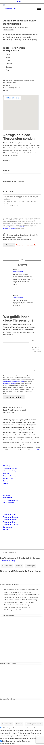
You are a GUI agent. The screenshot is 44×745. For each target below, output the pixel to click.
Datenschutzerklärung (9, 228)
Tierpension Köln (9, 522)
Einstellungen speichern (33, 724)
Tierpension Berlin (9, 514)
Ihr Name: (6, 160)
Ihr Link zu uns (8, 478)
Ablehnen (19, 566)
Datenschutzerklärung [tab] (7, 699)
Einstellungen (30, 566)
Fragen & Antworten (10, 476)
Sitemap (6, 483)
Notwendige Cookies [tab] (7, 615)
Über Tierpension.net (10, 466)
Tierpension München (10, 519)
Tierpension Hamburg (10, 517)
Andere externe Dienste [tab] (8, 664)
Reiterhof (6, 529)
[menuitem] (22, 1)
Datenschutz (7, 498)
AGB (37, 450)
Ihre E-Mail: (7, 171)
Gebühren (6, 473)
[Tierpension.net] (18, 8)
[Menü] (37, 8)
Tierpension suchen (10, 468)
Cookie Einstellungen (11, 500)
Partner (5, 481)
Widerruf (11, 503)
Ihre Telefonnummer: (13, 181)
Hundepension (8, 527)
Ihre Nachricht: (8, 192)
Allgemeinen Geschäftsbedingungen (18, 227)
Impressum (7, 495)
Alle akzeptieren (7, 566)
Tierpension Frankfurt (10, 524)
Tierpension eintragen (10, 471)
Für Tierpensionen (22, 2)
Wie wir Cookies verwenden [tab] (9, 584)
